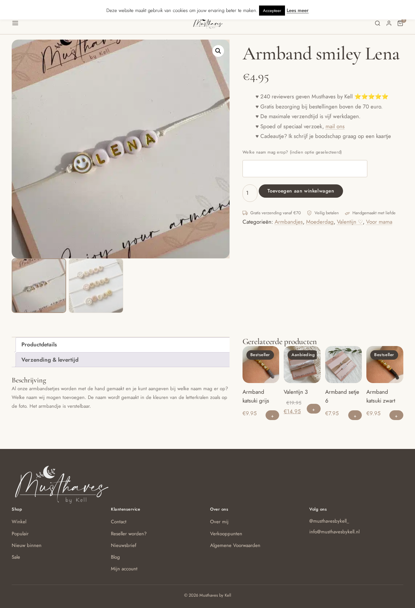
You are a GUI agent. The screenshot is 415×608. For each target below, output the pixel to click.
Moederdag (320, 222)
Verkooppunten (226, 533)
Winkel (19, 521)
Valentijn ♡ (350, 222)
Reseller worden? (129, 533)
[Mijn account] (389, 23)
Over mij (219, 521)
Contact (118, 521)
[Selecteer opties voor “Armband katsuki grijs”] (272, 415)
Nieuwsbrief (123, 545)
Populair (20, 533)
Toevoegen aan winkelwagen (300, 190)
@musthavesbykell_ (329, 521)
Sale (16, 557)
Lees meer (298, 10)
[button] (102, 23)
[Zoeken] (377, 23)
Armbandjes (289, 222)
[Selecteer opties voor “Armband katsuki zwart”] (396, 415)
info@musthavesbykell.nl (334, 531)
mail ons (335, 126)
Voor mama (379, 222)
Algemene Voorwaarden (235, 545)
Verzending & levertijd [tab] (49, 360)
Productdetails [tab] (39, 344)
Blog (115, 557)
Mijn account (124, 568)
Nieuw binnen (27, 545)
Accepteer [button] (272, 10)
